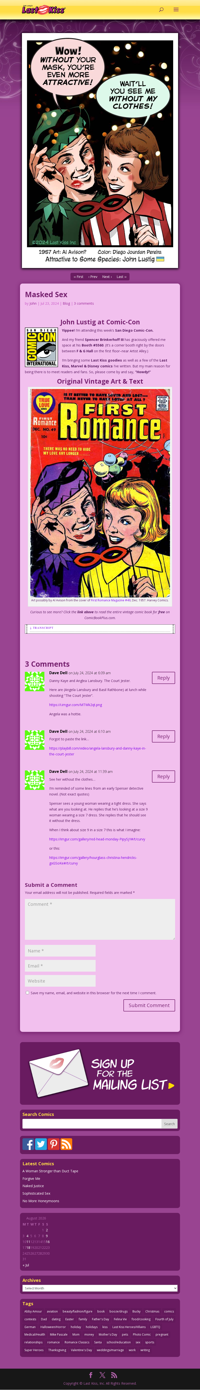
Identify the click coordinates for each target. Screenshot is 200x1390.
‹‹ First (78, 276)
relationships (33, 1342)
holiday (76, 1327)
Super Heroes (33, 1350)
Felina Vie (120, 1319)
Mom (76, 1334)
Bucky (136, 1311)
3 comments (84, 303)
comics (169, 1311)
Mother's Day (108, 1334)
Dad (44, 1319)
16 (48, 1241)
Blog (66, 303)
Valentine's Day (81, 1350)
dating (56, 1319)
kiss (105, 1327)
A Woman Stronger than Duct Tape (50, 1171)
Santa (98, 1342)
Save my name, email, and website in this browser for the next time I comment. (93, 993)
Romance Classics (77, 1342)
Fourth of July (164, 1319)
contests (30, 1319)
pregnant (162, 1334)
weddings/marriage (110, 1350)
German (30, 1327)
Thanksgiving (57, 1350)
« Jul (26, 1265)
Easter (69, 1319)
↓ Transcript (41, 628)
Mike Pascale (59, 1334)
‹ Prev (92, 276)
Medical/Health (34, 1334)
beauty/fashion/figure (77, 1311)
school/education (119, 1342)
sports (149, 1342)
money (89, 1334)
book (101, 1311)
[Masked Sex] (100, 150)
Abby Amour (33, 1311)
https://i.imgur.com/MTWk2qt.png (75, 704)
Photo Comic (142, 1334)
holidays (92, 1327)
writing (145, 1350)
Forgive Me (31, 1178)
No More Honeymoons (40, 1201)
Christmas (152, 1311)
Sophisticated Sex (36, 1193)
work (132, 1350)
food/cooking (141, 1319)
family (83, 1319)
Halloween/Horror (53, 1327)
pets (125, 1334)
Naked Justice (33, 1185)
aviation (52, 1311)
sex (138, 1342)
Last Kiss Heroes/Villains (129, 1327)
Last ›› (121, 276)
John (33, 303)
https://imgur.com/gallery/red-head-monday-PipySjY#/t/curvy (97, 839)
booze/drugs (119, 1311)
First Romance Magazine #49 (110, 600)
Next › (107, 276)
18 (28, 1247)
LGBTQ (155, 1327)
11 (28, 1241)
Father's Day (100, 1319)
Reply (163, 677)
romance (53, 1342)
